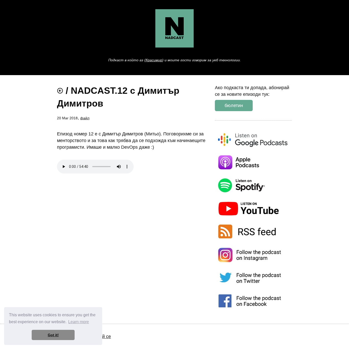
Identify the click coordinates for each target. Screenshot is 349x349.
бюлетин (234, 105)
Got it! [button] (53, 335)
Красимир (154, 60)
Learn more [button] (78, 322)
